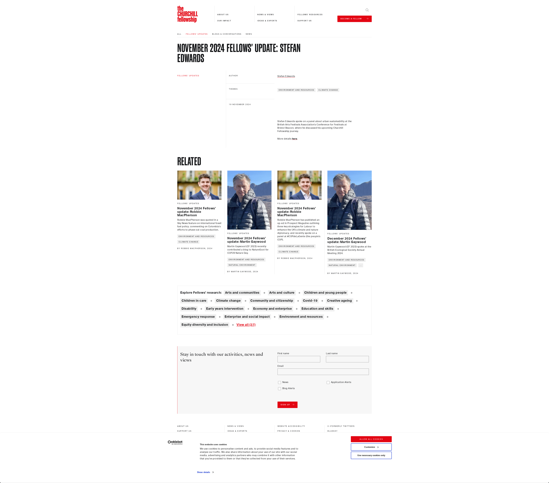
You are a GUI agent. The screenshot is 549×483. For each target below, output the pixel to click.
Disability (189, 308)
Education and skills (317, 308)
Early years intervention (224, 308)
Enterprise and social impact (247, 316)
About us (223, 14)
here (294, 139)
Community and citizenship (271, 300)
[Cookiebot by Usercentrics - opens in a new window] (175, 442)
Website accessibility (291, 426)
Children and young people (325, 292)
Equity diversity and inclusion (205, 324)
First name (283, 353)
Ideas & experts (267, 21)
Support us (305, 21)
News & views (265, 14)
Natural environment (242, 265)
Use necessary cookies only (371, 455)
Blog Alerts (288, 388)
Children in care (194, 300)
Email (281, 366)
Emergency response (198, 316)
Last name (332, 353)
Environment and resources (296, 90)
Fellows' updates (197, 34)
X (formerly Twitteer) (341, 426)
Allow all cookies (371, 439)
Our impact (224, 21)
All (179, 34)
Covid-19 (310, 300)
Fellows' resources (310, 14)
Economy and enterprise (272, 308)
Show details (203, 472)
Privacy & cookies (289, 431)
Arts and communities (242, 292)
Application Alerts (341, 382)
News (249, 34)
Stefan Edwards (286, 76)
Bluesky (333, 431)
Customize (369, 447)
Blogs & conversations (227, 34)
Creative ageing (339, 300)
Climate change (328, 90)
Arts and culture (282, 292)
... (361, 265)
